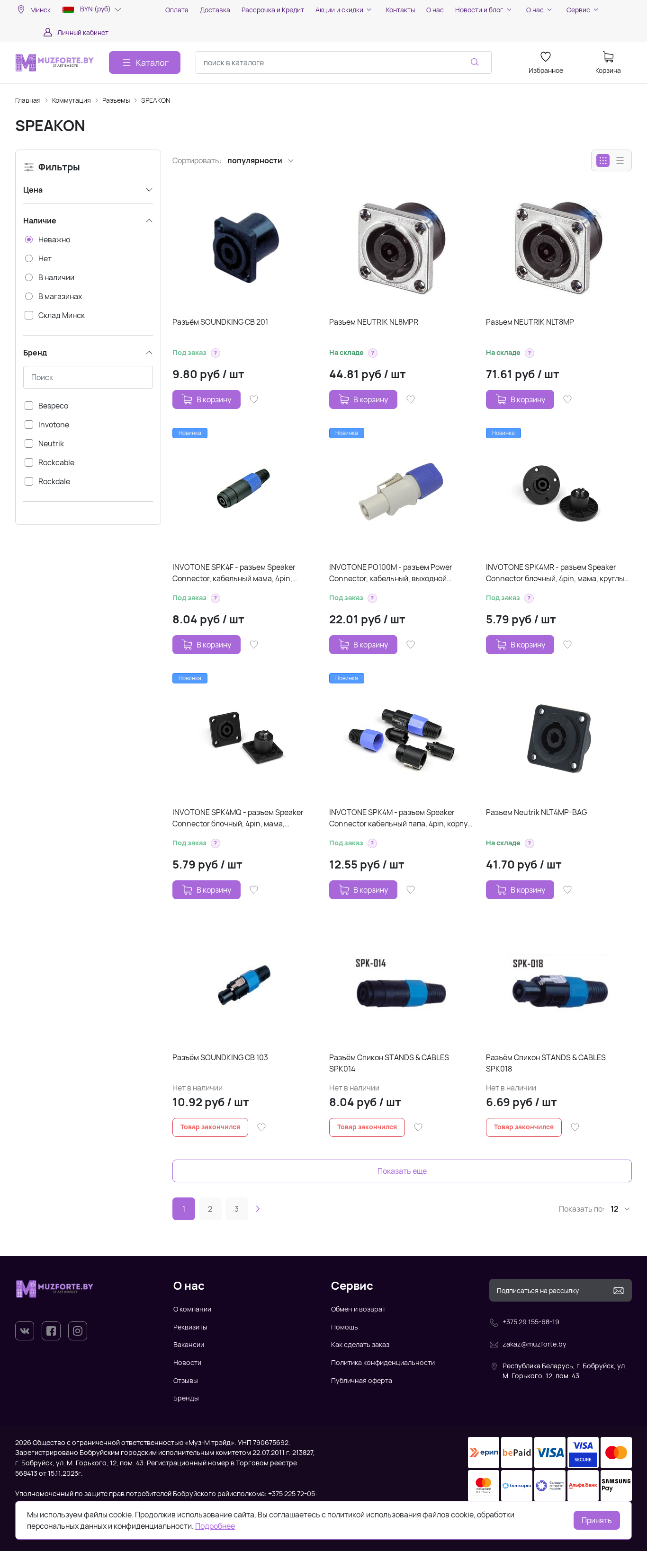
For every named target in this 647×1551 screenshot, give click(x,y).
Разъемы (116, 100)
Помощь (344, 1326)
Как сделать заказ (360, 1344)
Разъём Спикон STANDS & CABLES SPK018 (546, 1063)
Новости (187, 1362)
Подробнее (215, 1526)
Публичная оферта (361, 1380)
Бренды (186, 1397)
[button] (215, 353)
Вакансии (188, 1344)
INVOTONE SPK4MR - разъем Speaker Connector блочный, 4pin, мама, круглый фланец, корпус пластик (557, 573)
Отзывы (185, 1380)
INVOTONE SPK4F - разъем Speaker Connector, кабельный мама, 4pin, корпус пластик (234, 573)
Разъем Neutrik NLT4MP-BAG (536, 812)
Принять (597, 1520)
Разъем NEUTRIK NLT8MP (530, 322)
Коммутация (71, 100)
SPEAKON (156, 100)
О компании (192, 1308)
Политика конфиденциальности (383, 1362)
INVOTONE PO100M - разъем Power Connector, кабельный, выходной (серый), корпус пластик (390, 573)
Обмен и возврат (358, 1308)
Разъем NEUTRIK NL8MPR (373, 322)
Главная (28, 100)
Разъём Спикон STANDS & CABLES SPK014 (389, 1063)
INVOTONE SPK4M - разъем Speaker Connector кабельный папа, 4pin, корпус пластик (400, 818)
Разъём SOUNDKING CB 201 (220, 322)
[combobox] (344, 62)
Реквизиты (190, 1326)
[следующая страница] (257, 1208)
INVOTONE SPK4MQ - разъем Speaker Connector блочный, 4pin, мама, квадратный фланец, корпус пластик (238, 818)
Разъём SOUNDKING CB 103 (220, 1057)
